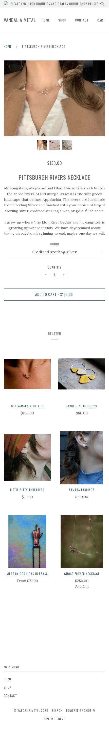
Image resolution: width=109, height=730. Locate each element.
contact (82, 20)
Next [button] (96, 98)
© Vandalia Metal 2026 (30, 711)
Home (46, 20)
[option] (54, 98)
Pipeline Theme (54, 719)
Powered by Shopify (81, 711)
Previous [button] (12, 98)
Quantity (54, 267)
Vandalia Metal (20, 20)
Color (54, 244)
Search (57, 711)
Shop (62, 20)
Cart (101, 20)
